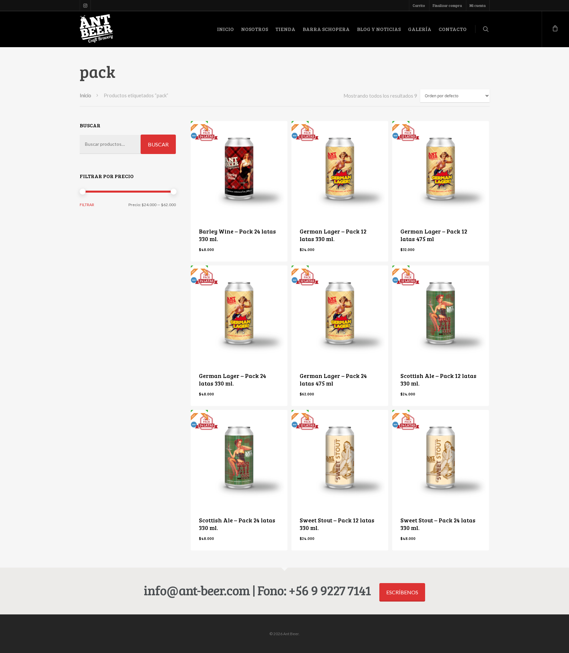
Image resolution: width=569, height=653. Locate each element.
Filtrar (87, 204)
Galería (419, 28)
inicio (225, 28)
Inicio (85, 95)
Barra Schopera (326, 28)
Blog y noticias (379, 28)
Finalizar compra (447, 5)
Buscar (158, 144)
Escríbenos (402, 592)
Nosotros (254, 28)
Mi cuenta (478, 5)
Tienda (285, 28)
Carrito (419, 5)
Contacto (453, 28)
